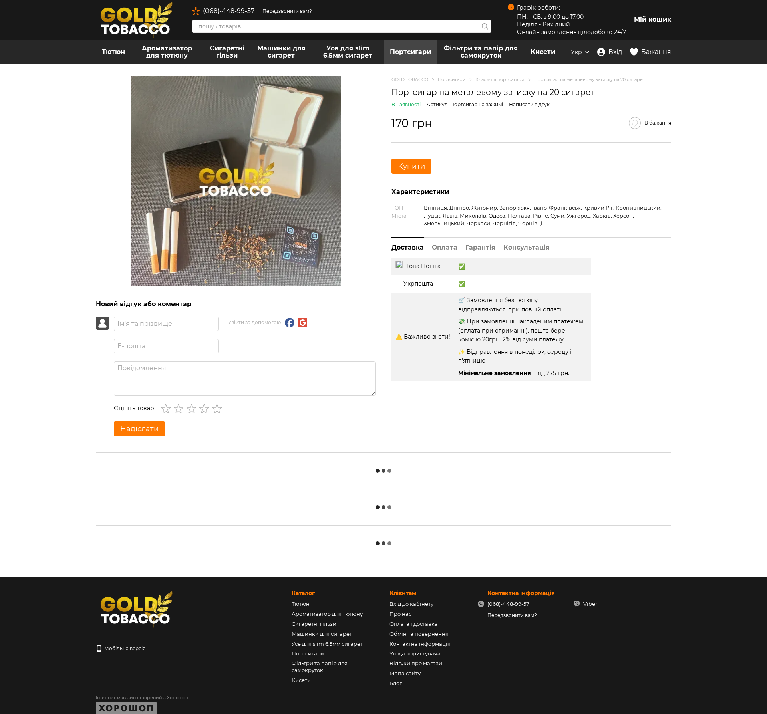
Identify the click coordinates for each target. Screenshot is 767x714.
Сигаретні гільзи (227, 51)
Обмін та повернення (419, 634)
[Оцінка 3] (193, 408)
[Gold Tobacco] (136, 609)
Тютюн (113, 52)
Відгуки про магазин (417, 663)
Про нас (400, 614)
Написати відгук (529, 104)
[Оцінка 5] (218, 408)
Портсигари (410, 52)
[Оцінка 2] (180, 408)
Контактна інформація (420, 644)
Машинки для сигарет (281, 51)
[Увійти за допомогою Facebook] (289, 322)
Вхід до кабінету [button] (411, 604)
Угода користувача (415, 653)
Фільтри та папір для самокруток (481, 51)
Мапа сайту (405, 673)
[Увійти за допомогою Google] (302, 322)
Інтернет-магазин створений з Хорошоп (142, 697)
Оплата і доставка (413, 624)
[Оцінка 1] (167, 408)
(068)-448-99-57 (228, 11)
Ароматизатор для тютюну (167, 51)
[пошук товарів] (485, 26)
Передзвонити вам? (287, 11)
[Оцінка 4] (205, 408)
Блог (395, 683)
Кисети (543, 52)
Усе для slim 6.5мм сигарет (347, 51)
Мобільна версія (124, 648)
